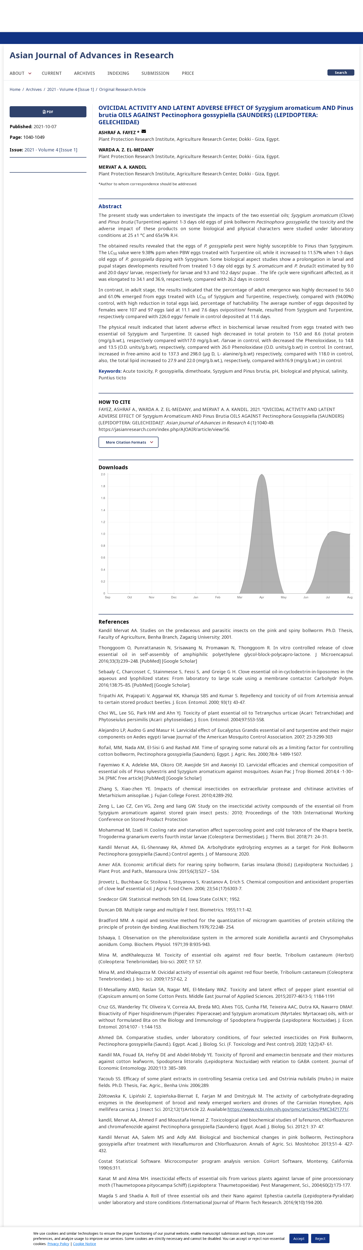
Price (188, 73)
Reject (320, 1238)
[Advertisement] (181, 14)
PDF (49, 111)
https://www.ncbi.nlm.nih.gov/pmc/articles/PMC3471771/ (287, 1109)
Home (15, 89)
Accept (298, 1238)
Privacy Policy (58, 1243)
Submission (155, 73)
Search (341, 72)
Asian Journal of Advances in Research (92, 55)
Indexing (118, 73)
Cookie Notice (84, 1243)
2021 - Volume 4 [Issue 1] (70, 89)
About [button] (17, 73)
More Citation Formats (126, 442)
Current (52, 73)
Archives (84, 73)
